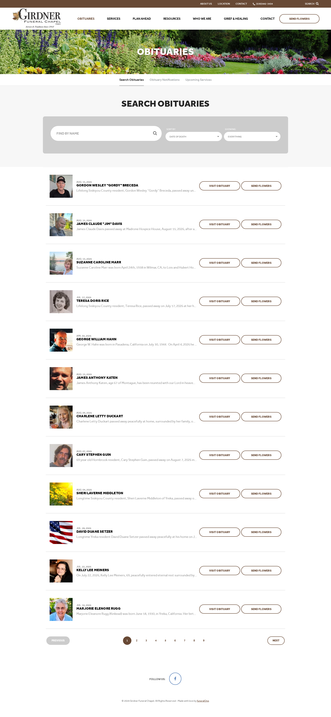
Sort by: (171, 129)
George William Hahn (96, 339)
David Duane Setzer (94, 532)
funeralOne (203, 700)
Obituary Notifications (165, 80)
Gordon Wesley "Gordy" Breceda (107, 185)
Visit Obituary (224, 186)
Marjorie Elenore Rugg (98, 609)
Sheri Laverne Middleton (99, 493)
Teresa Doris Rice (92, 301)
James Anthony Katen (97, 378)
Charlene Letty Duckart (99, 416)
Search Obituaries (131, 80)
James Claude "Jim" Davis (99, 224)
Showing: (230, 129)
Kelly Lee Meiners (92, 570)
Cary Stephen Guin (93, 455)
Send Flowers (299, 18)
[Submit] (155, 133)
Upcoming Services (198, 80)
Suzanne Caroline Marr (98, 262)
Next (276, 640)
